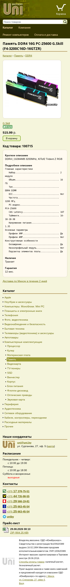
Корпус (11, 381)
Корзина (61, 13)
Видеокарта (14, 363)
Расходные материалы (18, 422)
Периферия (11, 404)
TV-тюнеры (13, 368)
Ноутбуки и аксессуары (18, 301)
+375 (18, 491)
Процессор (13, 346)
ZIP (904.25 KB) (19, 532)
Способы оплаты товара (31, 562)
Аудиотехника (12, 408)
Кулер (10, 350)
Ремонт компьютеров (16, 34)
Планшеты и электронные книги (23, 310)
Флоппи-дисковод (17, 390)
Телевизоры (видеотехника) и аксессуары (29, 333)
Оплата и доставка (46, 34)
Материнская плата (18, 355)
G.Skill (6, 123)
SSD (9, 372)
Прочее (8, 426)
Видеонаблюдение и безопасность (24, 324)
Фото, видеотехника (16, 319)
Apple (7, 297)
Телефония (11, 315)
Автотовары (11, 337)
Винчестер (13, 377)
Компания (24, 27)
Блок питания (15, 386)
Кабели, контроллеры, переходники (25, 417)
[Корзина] (61, 8)
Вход (21, 583)
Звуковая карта (16, 399)
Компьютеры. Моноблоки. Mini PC (24, 306)
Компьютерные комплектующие (23, 342)
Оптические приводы (19, 395)
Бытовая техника (14, 328)
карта (51, 446)
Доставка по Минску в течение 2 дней (25, 281)
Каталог (8, 27)
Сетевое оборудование (18, 413)
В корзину (11, 138)
